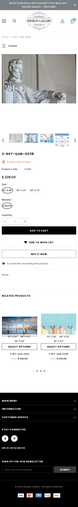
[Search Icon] (14, 21)
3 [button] (41, 371)
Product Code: (10, 169)
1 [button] (33, 371)
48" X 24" (21, 190)
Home (5, 37)
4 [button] (44, 371)
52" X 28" (7, 190)
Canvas (7, 205)
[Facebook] (5, 438)
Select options (19, 346)
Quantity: (7, 215)
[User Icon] (62, 21)
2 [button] (37, 371)
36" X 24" (35, 190)
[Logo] (39, 20)
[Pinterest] (14, 438)
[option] (39, 78)
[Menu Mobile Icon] (4, 21)
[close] (75, 5)
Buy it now (39, 254)
